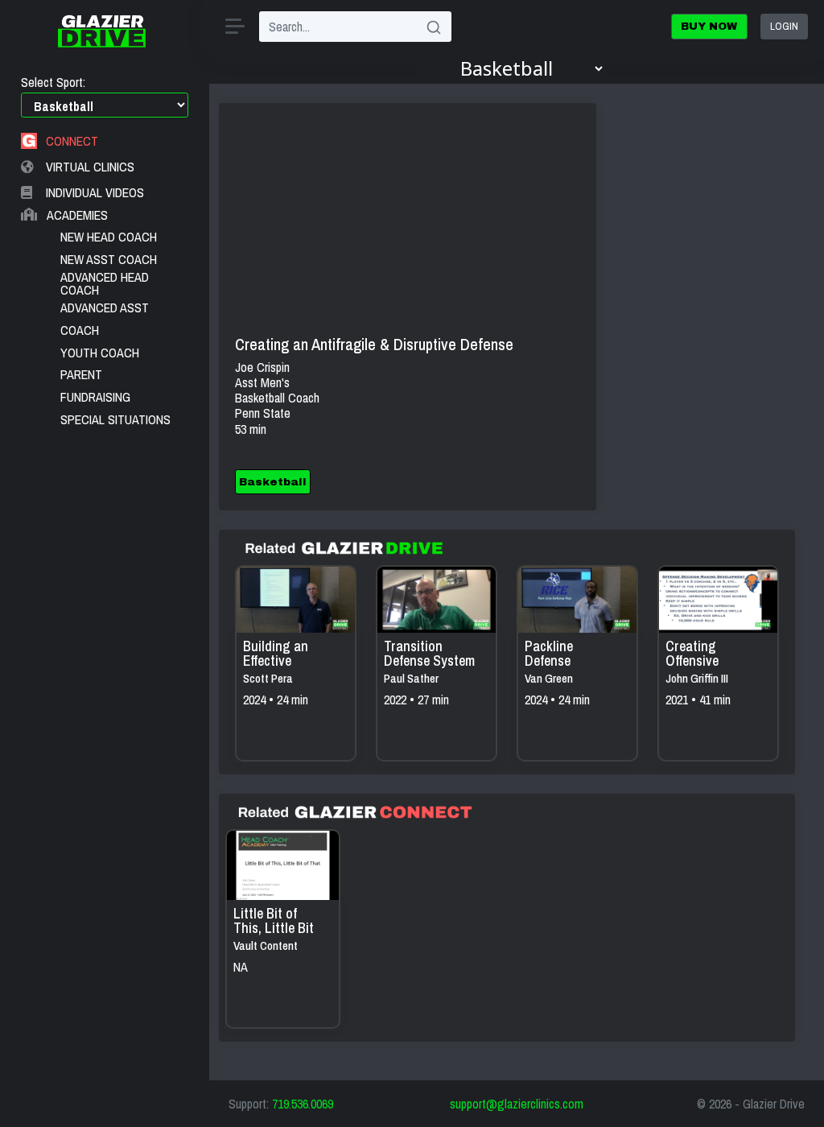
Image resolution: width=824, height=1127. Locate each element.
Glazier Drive (774, 1104)
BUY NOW (709, 26)
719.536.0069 (302, 1104)
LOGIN (784, 26)
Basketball (273, 482)
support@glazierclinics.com (516, 1104)
